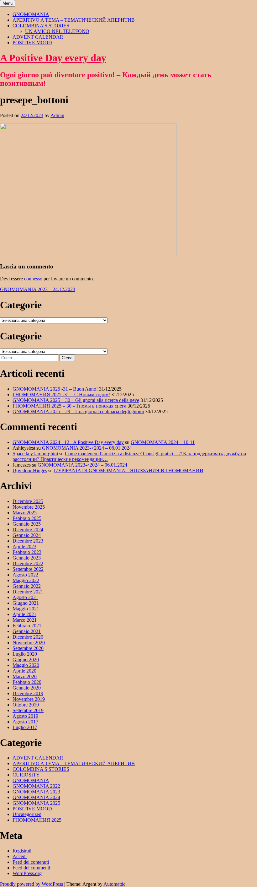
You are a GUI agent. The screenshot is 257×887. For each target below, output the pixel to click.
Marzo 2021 (25, 620)
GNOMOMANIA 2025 (36, 803)
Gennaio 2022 (27, 586)
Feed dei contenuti (31, 862)
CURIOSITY (26, 774)
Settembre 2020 (28, 648)
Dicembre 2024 (28, 529)
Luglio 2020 (25, 654)
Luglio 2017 (25, 727)
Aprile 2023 (24, 546)
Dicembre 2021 (28, 591)
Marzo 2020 (25, 676)
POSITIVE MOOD (32, 42)
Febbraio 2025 (27, 518)
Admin (57, 115)
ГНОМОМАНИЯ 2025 (37, 820)
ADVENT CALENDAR (38, 37)
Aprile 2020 (24, 670)
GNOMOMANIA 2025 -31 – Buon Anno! (55, 389)
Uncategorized (27, 814)
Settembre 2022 (28, 569)
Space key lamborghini (35, 453)
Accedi (20, 856)
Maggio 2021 (26, 608)
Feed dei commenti (31, 867)
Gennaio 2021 (27, 631)
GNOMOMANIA (31, 14)
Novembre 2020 (29, 642)
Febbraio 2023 (27, 552)
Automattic (114, 884)
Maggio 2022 (26, 580)
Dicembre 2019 (28, 693)
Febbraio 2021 (27, 625)
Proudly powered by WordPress (31, 884)
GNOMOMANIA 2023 (36, 791)
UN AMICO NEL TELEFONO (57, 31)
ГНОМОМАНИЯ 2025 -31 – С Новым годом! (61, 394)
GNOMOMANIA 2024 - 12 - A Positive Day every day (68, 442)
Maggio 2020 (26, 665)
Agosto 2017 (25, 721)
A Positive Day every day (53, 57)
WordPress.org (27, 873)
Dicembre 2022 (28, 563)
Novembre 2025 (29, 507)
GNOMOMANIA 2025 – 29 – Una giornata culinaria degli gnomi (78, 411)
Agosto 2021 (25, 597)
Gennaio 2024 (27, 535)
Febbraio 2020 (27, 682)
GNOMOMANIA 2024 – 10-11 (163, 442)
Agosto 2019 (25, 716)
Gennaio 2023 (27, 557)
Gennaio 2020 (27, 687)
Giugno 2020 (26, 659)
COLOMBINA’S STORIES (41, 25)
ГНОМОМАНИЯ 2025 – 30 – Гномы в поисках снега (69, 405)
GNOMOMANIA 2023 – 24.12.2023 (37, 289)
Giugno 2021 (26, 603)
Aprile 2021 (24, 614)
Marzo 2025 (25, 512)
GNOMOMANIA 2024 (36, 797)
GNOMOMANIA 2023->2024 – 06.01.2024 (87, 448)
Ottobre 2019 (26, 704)
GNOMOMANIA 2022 (36, 786)
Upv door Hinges (30, 470)
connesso (33, 278)
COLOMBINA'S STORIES (41, 769)
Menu (8, 3)
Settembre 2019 (28, 710)
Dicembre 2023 (28, 541)
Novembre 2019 (29, 699)
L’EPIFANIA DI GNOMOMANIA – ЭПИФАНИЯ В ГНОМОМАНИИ (128, 470)
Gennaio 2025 (27, 524)
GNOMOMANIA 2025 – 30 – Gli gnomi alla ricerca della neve (76, 400)
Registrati (22, 850)
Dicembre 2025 (28, 501)
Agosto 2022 (25, 574)
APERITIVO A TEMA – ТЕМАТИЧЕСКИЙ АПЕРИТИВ (74, 20)
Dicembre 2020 (28, 637)
